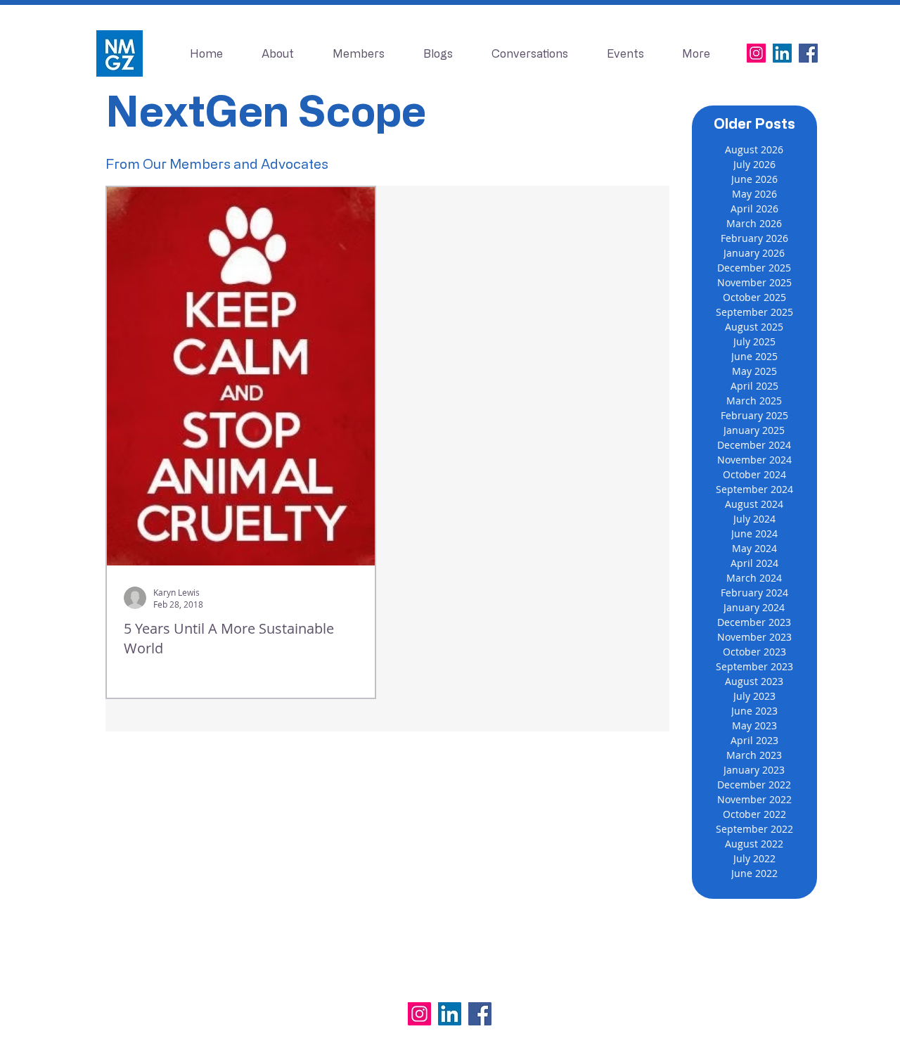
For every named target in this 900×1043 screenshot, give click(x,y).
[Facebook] (808, 53)
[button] (625, 53)
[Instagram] (756, 53)
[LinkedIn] (782, 53)
